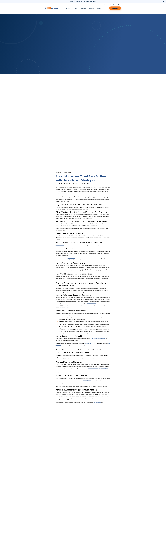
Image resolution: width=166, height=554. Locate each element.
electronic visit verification (89, 347)
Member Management (67, 172)
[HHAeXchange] (51, 8)
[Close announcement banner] (163, 1)
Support (105, 4)
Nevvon (67, 307)
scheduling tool (88, 343)
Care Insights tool (87, 380)
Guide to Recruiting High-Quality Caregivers (98, 368)
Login (110, 4)
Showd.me (61, 307)
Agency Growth (59, 172)
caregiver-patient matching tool (75, 370)
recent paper (59, 196)
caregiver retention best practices (98, 338)
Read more (93, 1)
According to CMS (60, 245)
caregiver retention (91, 303)
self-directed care (71, 258)
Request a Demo (115, 8)
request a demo (97, 402)
